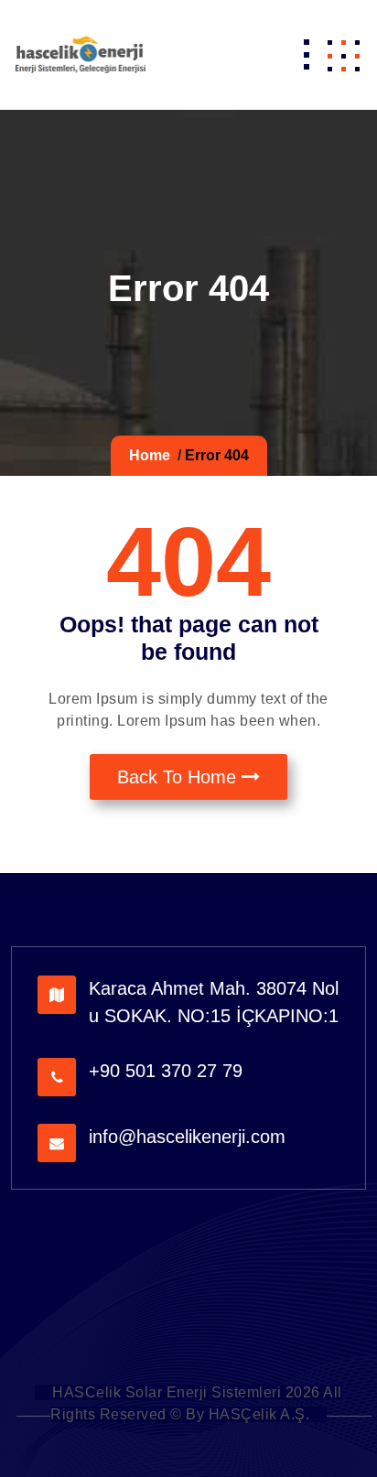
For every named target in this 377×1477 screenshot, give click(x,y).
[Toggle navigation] (306, 55)
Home (149, 455)
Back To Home (179, 777)
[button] (343, 55)
